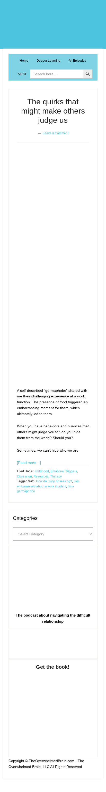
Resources (41, 476)
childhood (42, 471)
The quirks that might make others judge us (53, 110)
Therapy (56, 476)
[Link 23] (53, 578)
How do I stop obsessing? (54, 481)
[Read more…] (29, 463)
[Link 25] (53, 708)
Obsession (24, 476)
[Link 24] (53, 643)
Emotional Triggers (63, 471)
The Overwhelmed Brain (53, 24)
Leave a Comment (55, 133)
